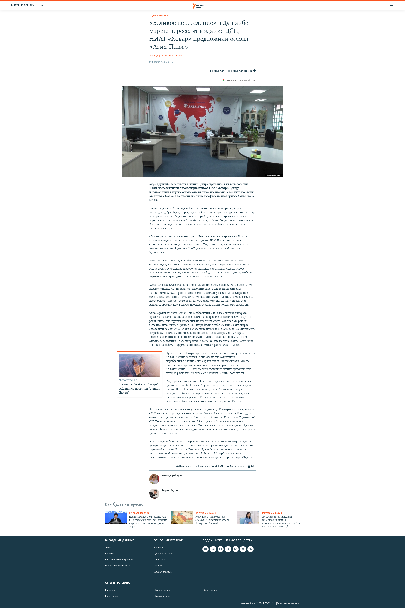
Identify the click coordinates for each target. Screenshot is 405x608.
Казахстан (111, 590)
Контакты (110, 554)
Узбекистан (210, 590)
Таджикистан (158, 15)
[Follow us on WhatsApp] (236, 549)
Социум (158, 566)
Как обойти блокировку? (119, 560)
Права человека (163, 572)
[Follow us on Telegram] (228, 549)
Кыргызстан (112, 596)
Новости (158, 548)
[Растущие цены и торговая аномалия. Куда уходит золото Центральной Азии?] (182, 517)
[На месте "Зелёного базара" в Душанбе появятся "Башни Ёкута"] (139, 365)
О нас (108, 548)
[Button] (216, 71)
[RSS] (250, 549)
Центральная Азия (139, 513)
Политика (159, 560)
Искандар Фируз (158, 56)
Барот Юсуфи (176, 56)
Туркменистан (163, 596)
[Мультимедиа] (391, 5)
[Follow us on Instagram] (213, 549)
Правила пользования (117, 566)
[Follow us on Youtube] (205, 549)
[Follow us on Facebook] (221, 549)
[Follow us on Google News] (243, 549)
